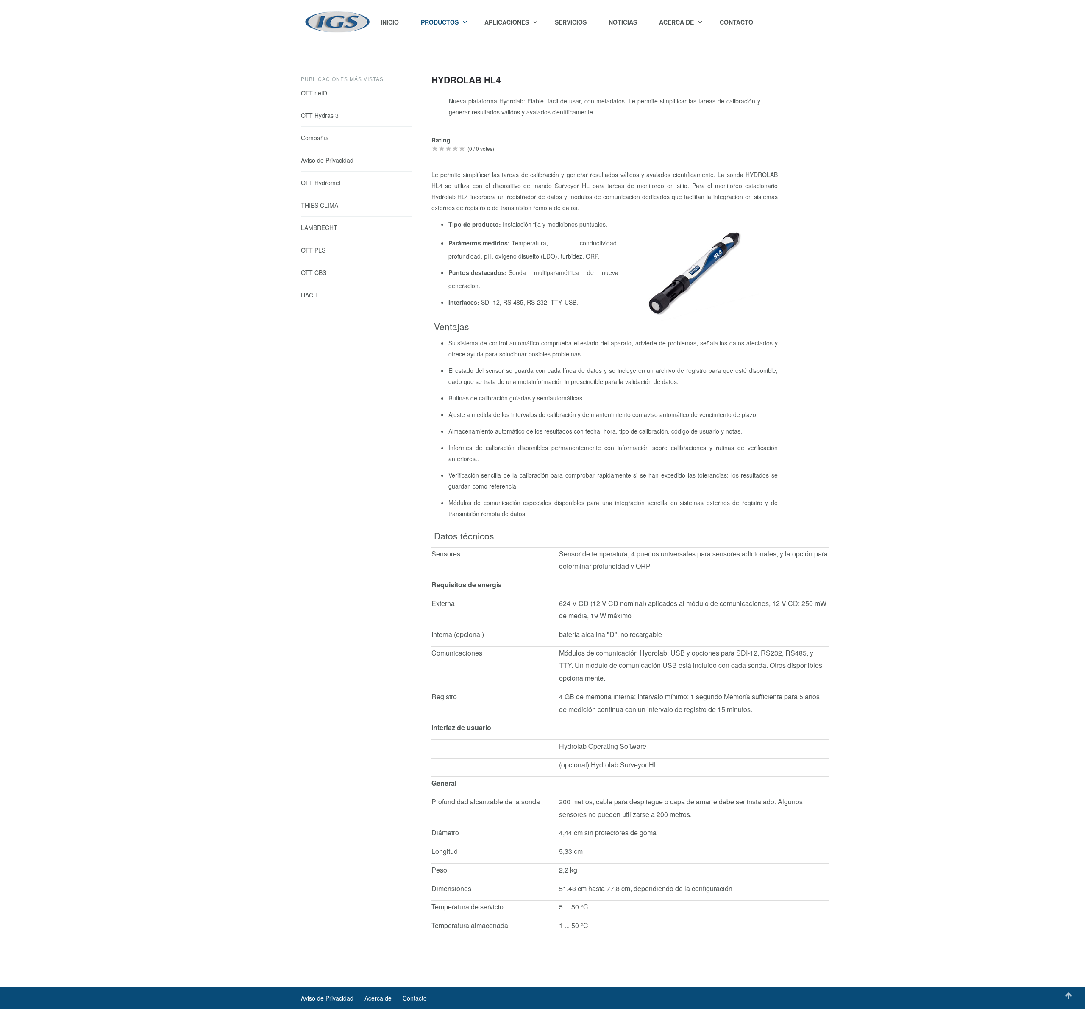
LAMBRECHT (319, 227)
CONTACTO (736, 22)
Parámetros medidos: (480, 243)
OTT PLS (313, 250)
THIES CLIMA (319, 205)
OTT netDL (316, 93)
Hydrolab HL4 (466, 79)
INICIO (390, 22)
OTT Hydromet (321, 182)
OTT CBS (313, 272)
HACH (309, 295)
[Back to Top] (1068, 995)
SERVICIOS (571, 22)
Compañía (315, 137)
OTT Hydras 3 (320, 115)
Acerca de (378, 998)
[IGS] (337, 22)
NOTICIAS (623, 22)
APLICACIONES (507, 22)
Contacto (415, 998)
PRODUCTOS (440, 22)
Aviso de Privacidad (327, 160)
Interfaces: (464, 302)
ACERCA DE (677, 22)
